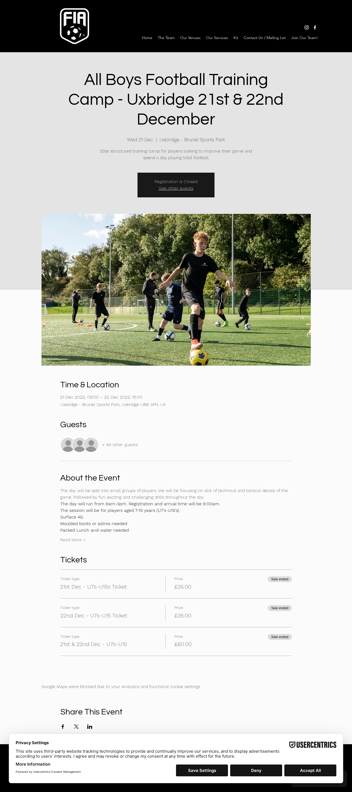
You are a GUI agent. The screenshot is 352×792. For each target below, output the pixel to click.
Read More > (73, 539)
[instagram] (306, 27)
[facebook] (315, 27)
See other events (176, 188)
